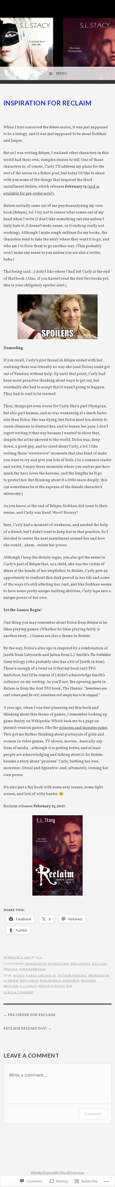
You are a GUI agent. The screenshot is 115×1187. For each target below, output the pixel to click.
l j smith (10, 981)
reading (88, 981)
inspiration (35, 964)
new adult (29, 981)
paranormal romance (59, 981)
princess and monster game (83, 727)
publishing (80, 964)
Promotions (58, 964)
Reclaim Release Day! (25, 1028)
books (19, 976)
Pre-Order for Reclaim (31, 1015)
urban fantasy (51, 986)
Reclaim (99, 964)
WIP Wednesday (32, 969)
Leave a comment (18, 993)
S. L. (40, 958)
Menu (61, 74)
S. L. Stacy (28, 986)
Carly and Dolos (41, 976)
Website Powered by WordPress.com (57, 1173)
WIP (69, 986)
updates (10, 969)
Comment (93, 1113)
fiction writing (72, 976)
